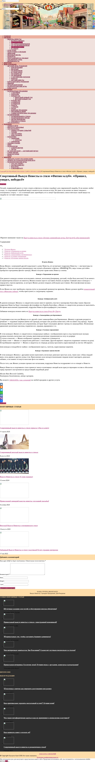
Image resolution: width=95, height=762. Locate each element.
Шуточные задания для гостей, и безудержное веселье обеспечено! (30, 609)
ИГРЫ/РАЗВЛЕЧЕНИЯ (15, 85)
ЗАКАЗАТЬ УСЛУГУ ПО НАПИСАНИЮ (20, 159)
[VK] (47, 384)
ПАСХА (13, 108)
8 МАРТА (14, 105)
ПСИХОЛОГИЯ (12, 146)
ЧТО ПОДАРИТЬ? (13, 122)
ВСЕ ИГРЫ (15, 167)
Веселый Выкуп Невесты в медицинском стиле (19, 526)
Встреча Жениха (10, 249)
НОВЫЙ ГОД (15, 96)
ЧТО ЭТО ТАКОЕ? (17, 163)
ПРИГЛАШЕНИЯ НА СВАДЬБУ (17, 58)
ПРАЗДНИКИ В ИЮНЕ (18, 111)
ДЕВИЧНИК (11, 53)
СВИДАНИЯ (15, 138)
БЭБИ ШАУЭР (12, 88)
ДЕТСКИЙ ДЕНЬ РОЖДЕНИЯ (17, 66)
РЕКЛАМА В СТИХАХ (18, 121)
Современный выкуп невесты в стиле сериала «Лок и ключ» (24, 428)
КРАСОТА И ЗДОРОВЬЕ (15, 127)
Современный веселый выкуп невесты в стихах (19, 452)
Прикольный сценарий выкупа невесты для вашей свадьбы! (24, 501)
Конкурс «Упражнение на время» (15, 251)
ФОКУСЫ (14, 78)
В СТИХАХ (14, 48)
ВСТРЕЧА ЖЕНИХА (17, 41)
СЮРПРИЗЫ (15, 141)
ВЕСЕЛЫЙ (14, 69)
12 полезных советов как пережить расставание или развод (27, 689)
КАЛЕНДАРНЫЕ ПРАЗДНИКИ (17, 91)
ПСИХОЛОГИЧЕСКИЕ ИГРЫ (17, 86)
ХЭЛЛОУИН (15, 94)
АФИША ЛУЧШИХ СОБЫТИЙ (21, 130)
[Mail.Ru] (47, 395)
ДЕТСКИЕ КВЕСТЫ (17, 80)
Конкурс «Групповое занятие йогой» (16, 258)
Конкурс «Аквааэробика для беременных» (18, 255)
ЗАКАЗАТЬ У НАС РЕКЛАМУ (13, 4)
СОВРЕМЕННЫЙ (17, 42)
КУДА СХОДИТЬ (16, 135)
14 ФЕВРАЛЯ (15, 102)
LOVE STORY (11, 50)
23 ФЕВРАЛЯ (15, 104)
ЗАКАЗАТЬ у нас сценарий (20, 380)
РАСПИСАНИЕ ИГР (17, 165)
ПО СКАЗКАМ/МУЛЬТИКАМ (20, 45)
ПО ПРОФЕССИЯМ (17, 47)
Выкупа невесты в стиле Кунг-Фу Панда (44, 311)
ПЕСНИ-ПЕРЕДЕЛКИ (18, 119)
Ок (6, 761)
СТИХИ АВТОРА (12, 152)
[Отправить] (47, 401)
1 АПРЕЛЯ (14, 107)
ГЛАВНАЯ (7, 36)
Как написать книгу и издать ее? (17, 732)
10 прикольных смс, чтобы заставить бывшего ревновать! (27, 637)
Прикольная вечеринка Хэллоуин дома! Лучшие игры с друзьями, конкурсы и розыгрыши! (41, 665)
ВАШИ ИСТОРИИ (13, 154)
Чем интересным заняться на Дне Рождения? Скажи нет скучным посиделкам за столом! (39, 650)
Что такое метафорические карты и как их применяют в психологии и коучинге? (36, 718)
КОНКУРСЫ (11, 56)
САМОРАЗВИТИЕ (17, 148)
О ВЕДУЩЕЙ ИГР (17, 168)
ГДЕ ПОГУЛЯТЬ (16, 133)
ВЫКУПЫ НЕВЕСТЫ (14, 39)
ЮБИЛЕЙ (10, 83)
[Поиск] (0, 1)
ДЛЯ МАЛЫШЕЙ (17, 67)
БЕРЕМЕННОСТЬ (13, 61)
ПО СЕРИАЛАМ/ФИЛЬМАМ (20, 44)
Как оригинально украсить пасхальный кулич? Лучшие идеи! (29, 703)
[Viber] (47, 398)
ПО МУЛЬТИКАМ (16, 71)
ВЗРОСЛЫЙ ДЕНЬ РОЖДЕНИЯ (18, 82)
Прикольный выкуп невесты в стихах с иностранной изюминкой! (30, 622)
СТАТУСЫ (18, 140)
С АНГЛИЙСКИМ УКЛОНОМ (20, 77)
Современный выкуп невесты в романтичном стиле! (25, 747)
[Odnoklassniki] (47, 387)
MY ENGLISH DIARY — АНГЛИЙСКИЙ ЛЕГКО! (22, 151)
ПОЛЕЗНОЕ (8, 124)
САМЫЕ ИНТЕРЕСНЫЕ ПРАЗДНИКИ (23, 113)
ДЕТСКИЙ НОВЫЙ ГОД (23, 99)
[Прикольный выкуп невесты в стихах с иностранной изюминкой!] (9, 619)
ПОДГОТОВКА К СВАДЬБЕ (16, 52)
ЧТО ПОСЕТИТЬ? (13, 129)
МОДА (9, 156)
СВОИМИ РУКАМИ (13, 143)
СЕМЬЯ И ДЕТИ (12, 126)
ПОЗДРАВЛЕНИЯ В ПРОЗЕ (20, 118)
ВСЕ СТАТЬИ (8, 5)
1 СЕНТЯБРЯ (15, 93)
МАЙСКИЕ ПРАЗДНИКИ (19, 110)
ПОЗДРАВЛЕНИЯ (13, 115)
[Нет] (8, 761)
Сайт (1, 584)
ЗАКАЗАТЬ (7, 157)
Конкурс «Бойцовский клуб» (14, 253)
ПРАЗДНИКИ (8, 89)
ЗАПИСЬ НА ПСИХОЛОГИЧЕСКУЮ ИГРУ (21, 160)
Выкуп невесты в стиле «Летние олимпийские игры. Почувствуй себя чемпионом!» (57, 238)
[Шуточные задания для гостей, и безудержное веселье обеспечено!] (9, 605)
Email (2, 581)
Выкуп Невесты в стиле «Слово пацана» (16, 477)
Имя (1, 578)
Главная (2, 171)
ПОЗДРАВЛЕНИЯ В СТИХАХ (21, 116)
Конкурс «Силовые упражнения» (15, 256)
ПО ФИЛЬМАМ (16, 75)
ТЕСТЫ (13, 149)
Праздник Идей (11, 14)
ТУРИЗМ (14, 132)
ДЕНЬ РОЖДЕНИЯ (10, 64)
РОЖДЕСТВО (15, 100)
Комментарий (5, 574)
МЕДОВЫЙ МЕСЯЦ (14, 55)
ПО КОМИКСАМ (16, 74)
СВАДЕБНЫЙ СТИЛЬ (14, 59)
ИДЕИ (9, 145)
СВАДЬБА (7, 37)
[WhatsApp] (47, 392)
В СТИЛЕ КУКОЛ (16, 72)
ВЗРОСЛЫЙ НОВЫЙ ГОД (23, 97)
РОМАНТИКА (11, 137)
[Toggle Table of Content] (1, 246)
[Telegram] (47, 389)
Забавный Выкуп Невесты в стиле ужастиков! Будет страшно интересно (29, 550)
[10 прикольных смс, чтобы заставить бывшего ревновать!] (9, 633)
